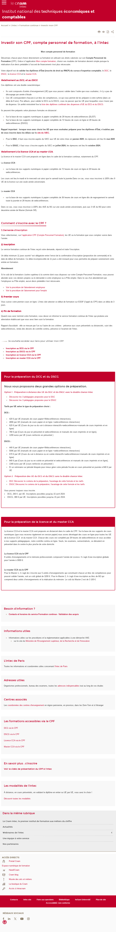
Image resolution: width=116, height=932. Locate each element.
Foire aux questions (45, 900)
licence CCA (15, 74)
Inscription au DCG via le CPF (20, 348)
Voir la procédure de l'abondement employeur (25, 287)
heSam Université (82, 900)
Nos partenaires (11, 844)
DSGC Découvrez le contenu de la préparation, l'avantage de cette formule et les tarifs (47, 484)
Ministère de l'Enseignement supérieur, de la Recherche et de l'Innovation (58, 641)
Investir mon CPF (49, 25)
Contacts (14, 900)
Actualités (8, 827)
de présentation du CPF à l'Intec (34, 769)
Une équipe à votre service (16, 838)
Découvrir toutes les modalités (17, 798)
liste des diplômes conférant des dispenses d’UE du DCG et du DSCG (72, 104)
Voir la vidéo (10, 769)
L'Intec (14, 25)
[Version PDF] (108, 32)
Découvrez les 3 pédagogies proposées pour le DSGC (32, 400)
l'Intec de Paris (61, 666)
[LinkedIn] (9, 918)
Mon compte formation (46, 61)
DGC (106, 71)
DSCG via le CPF (11, 734)
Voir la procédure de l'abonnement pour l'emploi (26, 290)
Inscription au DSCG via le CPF (20, 351)
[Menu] (4, 3)
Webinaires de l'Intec (13, 832)
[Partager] (112, 32)
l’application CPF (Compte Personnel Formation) (43, 235)
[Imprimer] (99, 32)
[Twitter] (15, 918)
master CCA (31, 74)
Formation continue (29, 25)
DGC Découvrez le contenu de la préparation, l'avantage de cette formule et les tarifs (46, 481)
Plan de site (101, 900)
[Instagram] (28, 918)
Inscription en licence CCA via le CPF (23, 355)
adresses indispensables (68, 686)
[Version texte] (103, 32)
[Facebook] (3, 918)
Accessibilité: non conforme (58, 903)
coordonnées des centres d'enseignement (26, 705)
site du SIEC (43, 133)
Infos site (27, 900)
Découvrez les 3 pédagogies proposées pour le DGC (32, 397)
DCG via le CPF (11, 728)
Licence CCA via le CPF (14, 740)
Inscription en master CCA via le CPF (23, 358)
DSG (3, 74)
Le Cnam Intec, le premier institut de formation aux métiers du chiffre (37, 821)
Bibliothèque (64, 900)
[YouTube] (22, 918)
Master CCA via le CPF (14, 747)
